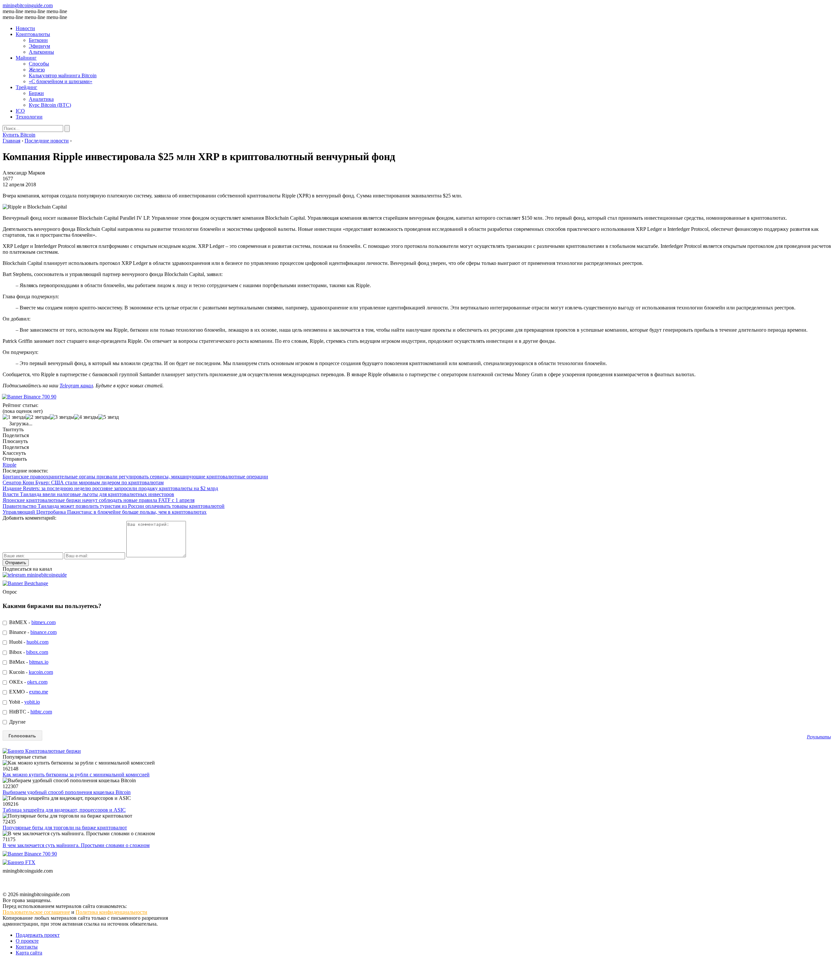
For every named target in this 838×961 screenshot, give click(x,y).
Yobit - (24, 702)
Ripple (9, 465)
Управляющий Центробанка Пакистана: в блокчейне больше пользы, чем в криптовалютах (105, 512)
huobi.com (37, 642)
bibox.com (37, 652)
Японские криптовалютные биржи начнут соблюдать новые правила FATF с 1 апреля (98, 500)
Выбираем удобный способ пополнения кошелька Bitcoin (67, 792)
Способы (39, 63)
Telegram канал (76, 385)
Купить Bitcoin (19, 135)
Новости (25, 28)
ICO (20, 111)
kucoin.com (41, 672)
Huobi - (28, 642)
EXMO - (28, 691)
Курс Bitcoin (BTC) (50, 105)
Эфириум (39, 46)
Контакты (27, 947)
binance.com (43, 632)
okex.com (37, 682)
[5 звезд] (108, 417)
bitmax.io (38, 662)
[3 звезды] (62, 417)
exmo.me (38, 691)
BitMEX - (32, 622)
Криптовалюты (33, 34)
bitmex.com (43, 622)
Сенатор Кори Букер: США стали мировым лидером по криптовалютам (83, 482)
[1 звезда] (14, 417)
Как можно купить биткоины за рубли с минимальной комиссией (76, 774)
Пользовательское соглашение (36, 912)
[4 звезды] (86, 417)
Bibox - (28, 652)
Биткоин (38, 40)
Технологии (29, 117)
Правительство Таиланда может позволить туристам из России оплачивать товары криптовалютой (114, 506)
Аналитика (41, 99)
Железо (37, 69)
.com (28, 5)
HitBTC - (30, 711)
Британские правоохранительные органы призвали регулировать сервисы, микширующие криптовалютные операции (135, 476)
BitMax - (28, 662)
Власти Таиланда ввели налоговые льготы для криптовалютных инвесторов (88, 494)
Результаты (819, 736)
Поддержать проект (38, 935)
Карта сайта (29, 952)
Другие (17, 722)
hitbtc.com (41, 711)
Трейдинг (26, 87)
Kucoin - (30, 672)
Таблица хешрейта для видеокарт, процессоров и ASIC (64, 810)
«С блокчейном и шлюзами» (60, 81)
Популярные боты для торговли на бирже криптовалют (65, 827)
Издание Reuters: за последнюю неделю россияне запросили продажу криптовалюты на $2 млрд (110, 488)
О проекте (27, 941)
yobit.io (32, 702)
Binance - (32, 632)
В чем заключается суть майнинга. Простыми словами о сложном (76, 845)
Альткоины (41, 52)
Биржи (36, 93)
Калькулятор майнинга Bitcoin (63, 75)
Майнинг (26, 58)
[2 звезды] (38, 417)
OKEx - (27, 682)
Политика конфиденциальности (111, 912)
